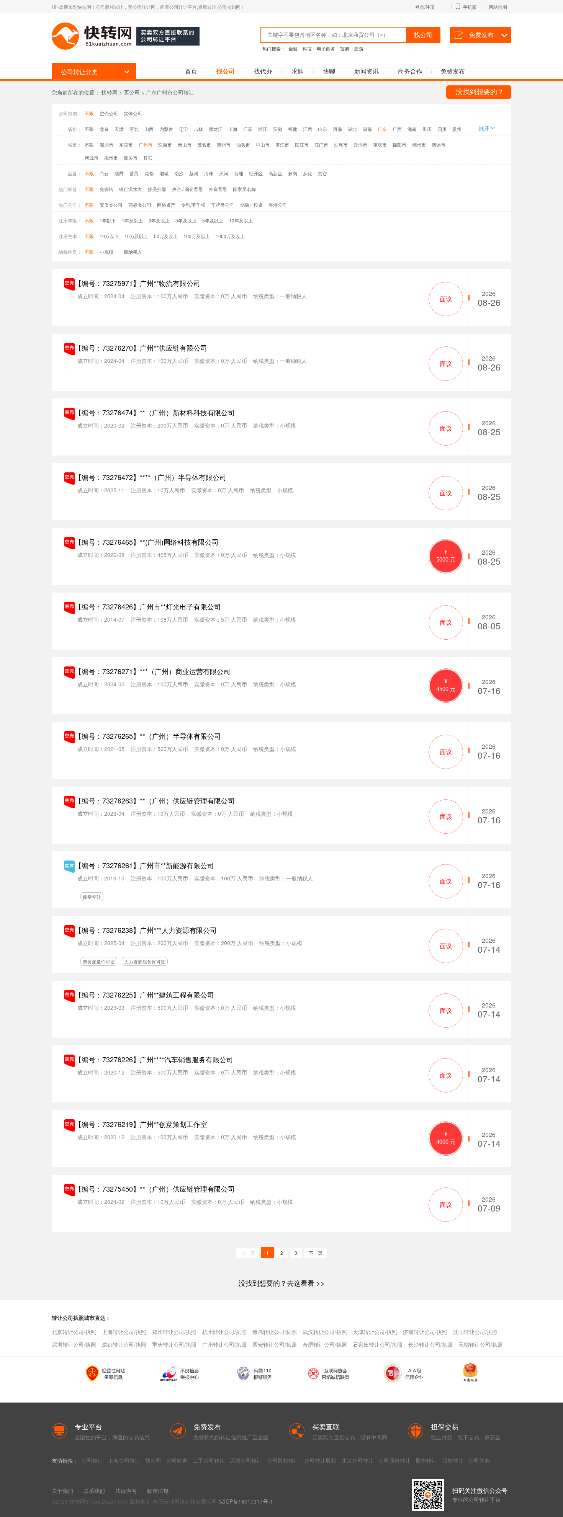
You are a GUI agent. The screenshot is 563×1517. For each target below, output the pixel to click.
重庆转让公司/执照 (174, 1344)
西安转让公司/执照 (274, 1344)
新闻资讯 (366, 71)
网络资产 (166, 204)
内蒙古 (166, 129)
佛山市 (184, 144)
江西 (307, 129)
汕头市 (243, 144)
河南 (337, 129)
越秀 (119, 173)
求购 (297, 71)
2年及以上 (159, 220)
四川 (442, 129)
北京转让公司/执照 (74, 1332)
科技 (307, 48)
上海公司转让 (124, 1460)
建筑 (358, 48)
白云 (104, 173)
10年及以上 (241, 220)
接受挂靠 (157, 189)
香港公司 (277, 204)
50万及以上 (166, 236)
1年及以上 (132, 220)
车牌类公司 (222, 204)
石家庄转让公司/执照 (378, 1344)
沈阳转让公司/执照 (475, 1332)
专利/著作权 (193, 204)
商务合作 (410, 71)
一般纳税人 (130, 251)
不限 (89, 113)
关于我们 (62, 1490)
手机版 (470, 6)
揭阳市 (399, 144)
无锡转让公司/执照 (480, 1344)
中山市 (263, 144)
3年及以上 (185, 220)
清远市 (438, 144)
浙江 (262, 129)
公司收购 (177, 1460)
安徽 (277, 129)
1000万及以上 (230, 236)
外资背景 (218, 189)
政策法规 (158, 1490)
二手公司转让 (209, 1460)
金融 (293, 48)
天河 (223, 173)
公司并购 (479, 1460)
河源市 (91, 157)
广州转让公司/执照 (224, 1344)
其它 (147, 157)
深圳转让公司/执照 (74, 1344)
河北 (134, 129)
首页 (191, 71)
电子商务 (326, 48)
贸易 (344, 48)
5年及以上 (212, 220)
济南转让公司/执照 (425, 1332)
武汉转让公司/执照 (325, 1332)
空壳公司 (109, 113)
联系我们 (94, 1490)
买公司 (132, 92)
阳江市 (302, 144)
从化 (307, 173)
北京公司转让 (357, 1460)
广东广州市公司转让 (170, 92)
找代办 (263, 71)
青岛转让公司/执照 (274, 1332)
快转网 (109, 92)
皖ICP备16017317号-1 (246, 1501)
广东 (382, 129)
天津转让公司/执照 (375, 1332)
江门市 (321, 144)
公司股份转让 (394, 1460)
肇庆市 (380, 144)
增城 (164, 173)
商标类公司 (139, 204)
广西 (397, 129)
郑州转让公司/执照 (174, 1332)
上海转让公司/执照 (124, 1332)
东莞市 (126, 144)
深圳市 (106, 144)
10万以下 (109, 236)
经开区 (256, 173)
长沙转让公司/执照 (430, 1344)
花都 (149, 173)
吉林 (198, 129)
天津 (119, 129)
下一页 (315, 1252)
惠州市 (224, 144)
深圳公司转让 (246, 1460)
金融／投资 (251, 204)
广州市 (145, 144)
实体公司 (133, 113)
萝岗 (292, 173)
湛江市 (282, 144)
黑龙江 (216, 129)
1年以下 (108, 220)
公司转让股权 (320, 1460)
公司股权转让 (283, 1460)
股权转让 (452, 1460)
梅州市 (111, 157)
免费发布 (481, 34)
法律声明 (126, 1490)
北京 (104, 129)
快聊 (329, 71)
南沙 (178, 173)
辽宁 (183, 129)
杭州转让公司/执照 (224, 1332)
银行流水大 (130, 189)
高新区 (275, 173)
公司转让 (92, 1460)
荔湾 (193, 173)
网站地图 (498, 6)
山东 (322, 129)
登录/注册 (425, 6)
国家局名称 (244, 189)
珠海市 (165, 144)
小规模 (106, 251)
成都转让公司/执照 (124, 1344)
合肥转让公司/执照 (325, 1344)
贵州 (457, 129)
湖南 (367, 129)
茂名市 (204, 144)
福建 (292, 129)
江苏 (247, 129)
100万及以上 (196, 236)
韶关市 (130, 157)
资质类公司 (111, 204)
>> (282, 1283)
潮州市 (419, 144)
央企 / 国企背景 (187, 189)
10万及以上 (136, 236)
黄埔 (238, 173)
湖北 (352, 129)
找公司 (225, 71)
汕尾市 (341, 144)
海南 (412, 129)
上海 (232, 129)
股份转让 (426, 1460)
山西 (149, 129)
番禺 (134, 173)
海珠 (208, 173)
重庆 (427, 129)
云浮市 (360, 144)
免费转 (106, 189)
